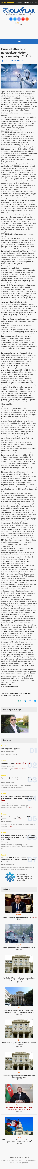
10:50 (20, 1111)
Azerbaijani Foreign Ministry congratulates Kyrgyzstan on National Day (19, 979)
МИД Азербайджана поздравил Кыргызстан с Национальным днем (19, 1076)
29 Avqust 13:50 (8, 864)
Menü (20, 41)
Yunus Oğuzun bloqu (12, 709)
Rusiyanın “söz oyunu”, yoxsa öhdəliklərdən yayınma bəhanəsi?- (17, 818)
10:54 (20, 982)
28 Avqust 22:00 (8, 751)
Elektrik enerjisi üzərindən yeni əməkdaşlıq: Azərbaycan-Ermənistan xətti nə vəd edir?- (17, 798)
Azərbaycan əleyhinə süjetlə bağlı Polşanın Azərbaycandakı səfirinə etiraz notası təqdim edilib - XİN (18, 837)
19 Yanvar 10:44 (10, 61)
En (19, 975)
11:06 (20, 919)
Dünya (19, 1137)
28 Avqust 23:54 (8, 782)
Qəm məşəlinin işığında (10, 749)
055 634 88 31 (14, 695)
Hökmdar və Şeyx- (15, 763)
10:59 (20, 949)
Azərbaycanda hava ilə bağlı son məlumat (19, 948)
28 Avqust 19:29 (8, 842)
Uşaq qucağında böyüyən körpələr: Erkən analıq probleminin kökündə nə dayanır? (16, 779)
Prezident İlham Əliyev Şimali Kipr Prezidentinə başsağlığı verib (19, 1108)
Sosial (21, 61)
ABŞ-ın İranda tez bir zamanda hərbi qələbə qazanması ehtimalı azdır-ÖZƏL (19, 1141)
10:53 (20, 1014)
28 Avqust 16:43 (8, 803)
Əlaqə (27, 1157)
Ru (19, 1008)
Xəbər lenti (8, 889)
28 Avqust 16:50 (8, 766)
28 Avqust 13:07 (8, 821)
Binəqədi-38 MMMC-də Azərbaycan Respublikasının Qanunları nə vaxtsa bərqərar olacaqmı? (18, 860)
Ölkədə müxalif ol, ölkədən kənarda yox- (19, 917)
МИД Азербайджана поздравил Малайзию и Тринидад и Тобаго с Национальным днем (19, 1011)
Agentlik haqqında (16, 1157)
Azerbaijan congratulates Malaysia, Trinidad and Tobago (19, 1044)
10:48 (20, 1143)
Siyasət (4, 793)
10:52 (20, 1079)
